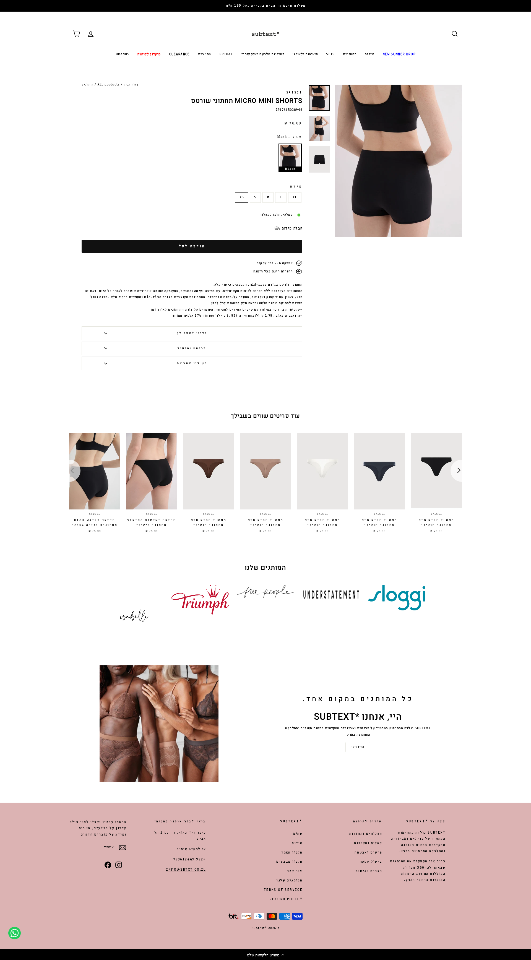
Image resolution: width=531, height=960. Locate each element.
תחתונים (349, 54)
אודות (297, 843)
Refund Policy (285, 899)
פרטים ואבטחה (368, 852)
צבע (289, 137)
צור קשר (294, 871)
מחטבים (204, 54)
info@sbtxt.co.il (186, 869)
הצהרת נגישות (369, 871)
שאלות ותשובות (368, 843)
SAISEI (294, 92)
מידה (296, 186)
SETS (330, 54)
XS (242, 197)
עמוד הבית (131, 84)
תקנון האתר (291, 852)
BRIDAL (226, 54)
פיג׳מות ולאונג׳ (305, 54)
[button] (265, 954)
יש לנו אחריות (192, 363)
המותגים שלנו (289, 880)
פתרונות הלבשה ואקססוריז (262, 54)
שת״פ (298, 834)
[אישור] (122, 847)
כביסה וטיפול (192, 348)
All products (108, 84)
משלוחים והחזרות (365, 834)
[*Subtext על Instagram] (118, 865)
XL (295, 197)
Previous (73, 471)
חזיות (369, 54)
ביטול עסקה (371, 861)
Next (457, 471)
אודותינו (357, 747)
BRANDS (122, 54)
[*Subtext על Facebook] (108, 865)
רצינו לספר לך (192, 333)
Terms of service (283, 890)
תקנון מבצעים (289, 861)
